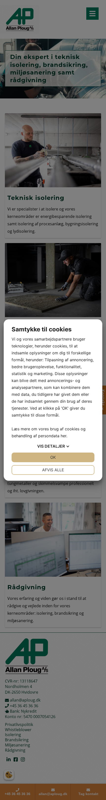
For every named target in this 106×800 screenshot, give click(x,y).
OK (53, 457)
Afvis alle (53, 469)
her (63, 435)
